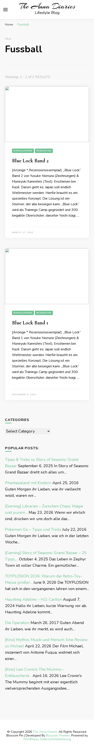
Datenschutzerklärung (55, 739)
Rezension (44, 150)
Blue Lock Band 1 (30, 323)
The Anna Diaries (47, 6)
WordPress (30, 739)
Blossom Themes (58, 735)
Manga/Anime (23, 150)
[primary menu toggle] (5, 9)
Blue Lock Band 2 (30, 161)
